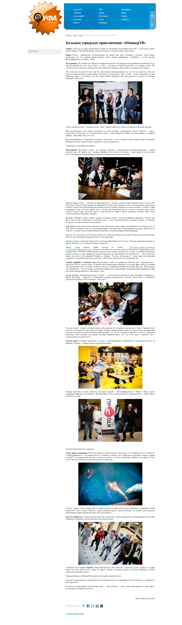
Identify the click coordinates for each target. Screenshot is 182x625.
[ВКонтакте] (97, 607)
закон (101, 19)
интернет (78, 19)
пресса (76, 22)
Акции (81, 35)
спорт (123, 13)
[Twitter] (93, 607)
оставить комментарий (75, 613)
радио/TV (78, 9)
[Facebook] (88, 607)
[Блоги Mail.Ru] (101, 607)
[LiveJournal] (84, 607)
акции (101, 13)
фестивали (103, 16)
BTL (101, 9)
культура (125, 19)
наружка (77, 13)
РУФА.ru (69, 35)
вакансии (103, 22)
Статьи (75, 35)
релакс (124, 16)
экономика (126, 9)
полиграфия (79, 16)
